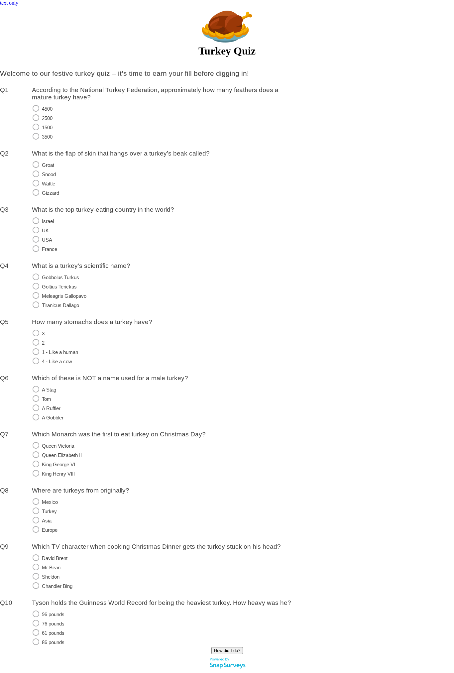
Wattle (48, 183)
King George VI (58, 464)
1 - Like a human (60, 352)
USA (47, 240)
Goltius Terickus (59, 286)
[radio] (36, 108)
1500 (47, 127)
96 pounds (53, 614)
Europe (49, 530)
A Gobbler (52, 417)
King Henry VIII (58, 474)
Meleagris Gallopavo (64, 296)
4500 (47, 109)
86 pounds (53, 642)
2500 (47, 118)
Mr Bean (51, 567)
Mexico (50, 502)
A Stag (49, 390)
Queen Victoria (58, 446)
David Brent (54, 558)
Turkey (49, 511)
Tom (46, 399)
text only (9, 3)
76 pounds (53, 623)
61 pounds (53, 633)
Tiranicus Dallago (60, 305)
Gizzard (50, 193)
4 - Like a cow (57, 361)
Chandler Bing (57, 586)
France (49, 249)
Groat (48, 165)
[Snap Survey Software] (228, 670)
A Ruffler (51, 408)
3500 (47, 137)
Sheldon (50, 577)
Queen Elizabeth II (62, 455)
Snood (49, 174)
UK (45, 230)
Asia (47, 520)
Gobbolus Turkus (60, 277)
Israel (48, 221)
